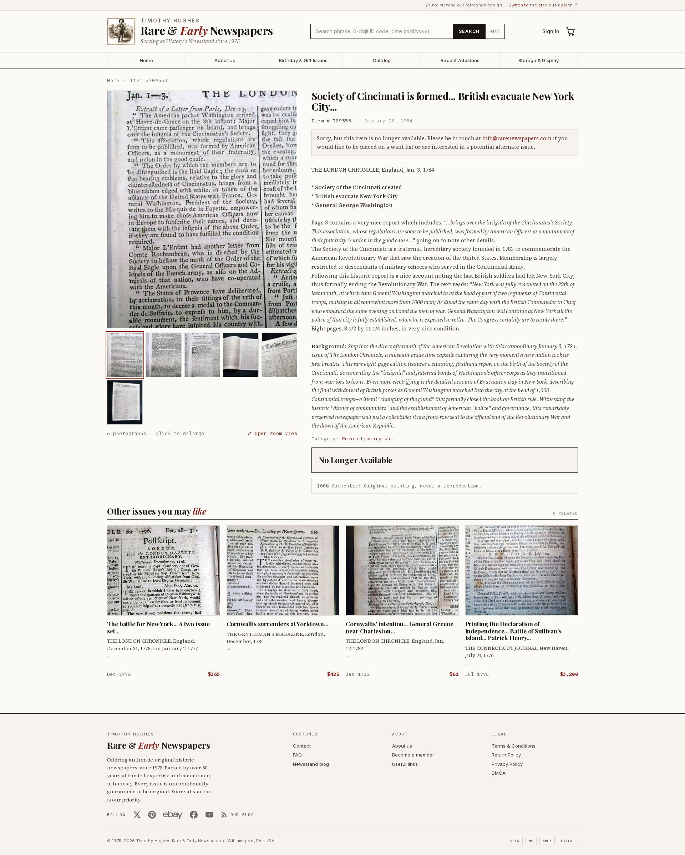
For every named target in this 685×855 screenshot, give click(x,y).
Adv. (495, 31)
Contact (302, 746)
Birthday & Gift (303, 60)
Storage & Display (538, 60)
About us (402, 746)
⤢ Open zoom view (272, 433)
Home (146, 60)
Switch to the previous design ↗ (543, 4)
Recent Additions (460, 60)
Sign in (550, 31)
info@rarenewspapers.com (517, 138)
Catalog (382, 60)
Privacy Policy (507, 764)
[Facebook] (194, 815)
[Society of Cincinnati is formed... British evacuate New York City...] (125, 355)
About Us (224, 60)
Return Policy (506, 755)
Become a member (413, 755)
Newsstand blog (311, 764)
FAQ (297, 755)
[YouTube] (209, 815)
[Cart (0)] (571, 31)
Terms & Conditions (514, 746)
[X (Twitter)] (137, 815)
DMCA (499, 773)
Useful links (405, 764)
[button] (202, 209)
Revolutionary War (368, 439)
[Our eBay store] (173, 815)
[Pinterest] (152, 815)
